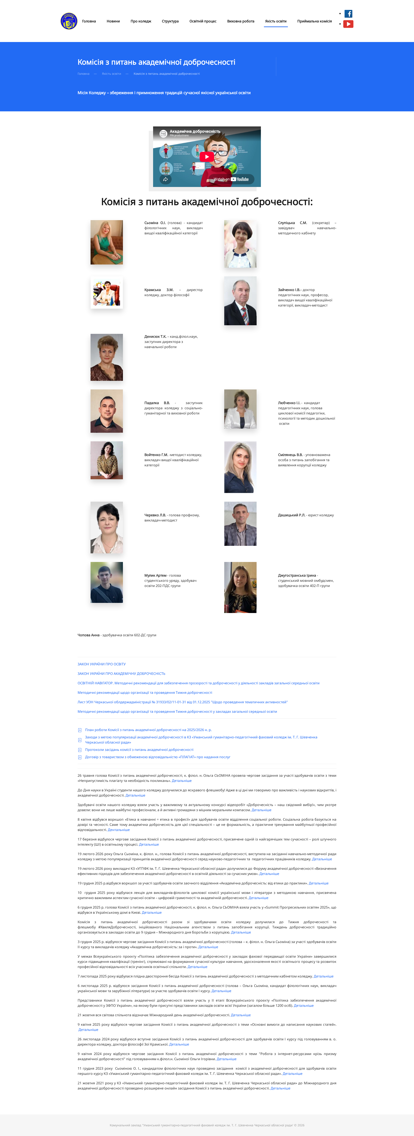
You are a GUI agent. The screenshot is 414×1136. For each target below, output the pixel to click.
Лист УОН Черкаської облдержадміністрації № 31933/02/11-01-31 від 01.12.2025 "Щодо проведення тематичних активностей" (183, 702)
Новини (113, 21)
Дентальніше (119, 829)
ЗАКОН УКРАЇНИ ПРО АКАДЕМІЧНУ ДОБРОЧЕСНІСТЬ (121, 673)
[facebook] (348, 13)
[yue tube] (348, 23)
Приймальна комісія (314, 21)
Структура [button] (170, 21)
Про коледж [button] (141, 21)
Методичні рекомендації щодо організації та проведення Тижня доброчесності (145, 692)
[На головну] (69, 21)
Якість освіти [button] (276, 21)
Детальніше (182, 780)
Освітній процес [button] (203, 21)
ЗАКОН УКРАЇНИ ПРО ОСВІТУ (102, 664)
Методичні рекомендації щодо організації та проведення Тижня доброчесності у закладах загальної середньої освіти (177, 711)
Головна (89, 21)
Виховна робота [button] (240, 21)
